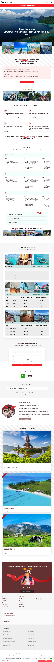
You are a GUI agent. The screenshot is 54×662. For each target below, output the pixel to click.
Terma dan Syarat (13, 222)
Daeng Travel (30, 375)
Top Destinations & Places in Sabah (8, 644)
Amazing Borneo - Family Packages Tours (33, 637)
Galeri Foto (21, 602)
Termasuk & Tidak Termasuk (15, 214)
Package (13, 350)
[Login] (49, 2)
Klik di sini (34, 392)
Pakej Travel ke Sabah (30, 634)
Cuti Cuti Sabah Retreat (30, 638)
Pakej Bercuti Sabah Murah (7, 637)
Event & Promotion (5, 606)
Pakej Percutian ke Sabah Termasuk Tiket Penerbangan (11, 635)
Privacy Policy (21, 606)
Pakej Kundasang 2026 (30, 631)
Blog (19, 600)
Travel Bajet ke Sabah (6, 634)
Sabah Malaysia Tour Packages (7, 638)
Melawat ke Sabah (30, 635)
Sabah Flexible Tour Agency (31, 641)
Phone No (28, 359)
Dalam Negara (4, 598)
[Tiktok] (41, 599)
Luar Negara (4, 600)
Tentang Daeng (21, 596)
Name (13, 354)
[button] (50, 163)
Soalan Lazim (21, 604)
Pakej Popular (4, 604)
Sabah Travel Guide (30, 642)
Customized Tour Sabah (6, 645)
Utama (3, 596)
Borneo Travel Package (6, 642)
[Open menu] (52, 2)
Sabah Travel (29, 644)
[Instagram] (38, 599)
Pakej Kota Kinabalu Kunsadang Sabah (9, 641)
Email (13, 359)
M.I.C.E (3, 602)
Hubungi (20, 598)
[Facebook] (36, 599)
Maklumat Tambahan (14, 218)
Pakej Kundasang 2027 (6, 631)
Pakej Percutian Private (30, 645)
